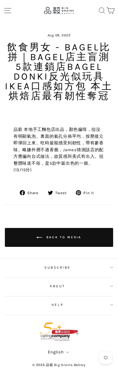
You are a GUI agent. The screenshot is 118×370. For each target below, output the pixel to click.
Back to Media (62, 237)
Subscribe (57, 267)
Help (58, 305)
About (57, 286)
